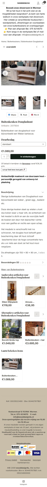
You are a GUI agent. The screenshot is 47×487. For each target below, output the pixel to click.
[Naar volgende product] (43, 46)
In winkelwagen (28, 156)
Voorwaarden (25, 460)
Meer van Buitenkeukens (12, 269)
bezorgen (37, 460)
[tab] (23, 192)
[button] (3, 3)
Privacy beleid (11, 460)
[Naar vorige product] (36, 46)
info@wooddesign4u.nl (33, 34)
